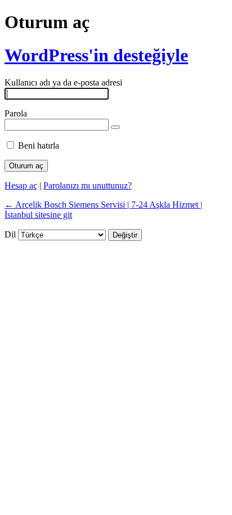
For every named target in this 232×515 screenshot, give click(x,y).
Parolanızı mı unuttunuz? (87, 185)
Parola (16, 113)
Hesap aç (21, 185)
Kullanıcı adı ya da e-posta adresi (63, 82)
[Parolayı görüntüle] (115, 127)
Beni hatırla (38, 145)
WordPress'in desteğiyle (96, 55)
